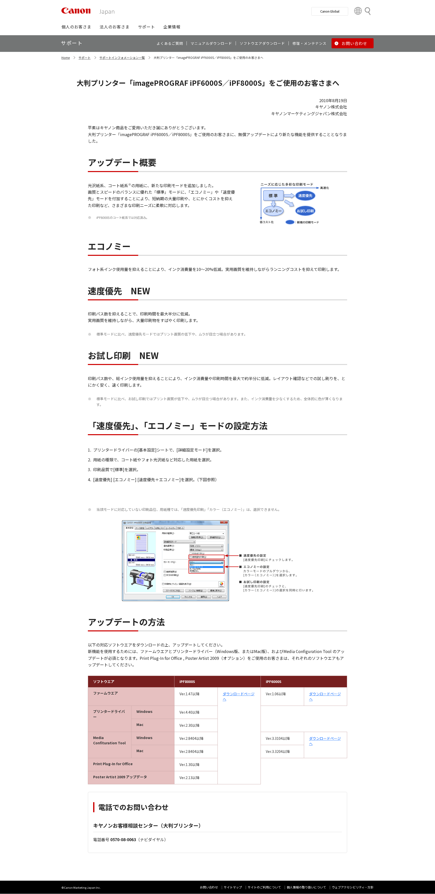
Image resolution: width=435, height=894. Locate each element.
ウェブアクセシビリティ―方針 (353, 887)
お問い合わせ (209, 887)
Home (65, 57)
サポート (85, 57)
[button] (76, 26)
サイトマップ (233, 887)
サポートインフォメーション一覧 (122, 57)
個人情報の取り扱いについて (306, 887)
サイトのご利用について (264, 887)
